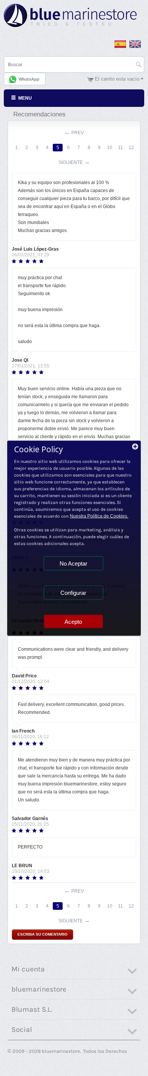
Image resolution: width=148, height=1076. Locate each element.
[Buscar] (138, 65)
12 (131, 147)
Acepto (73, 621)
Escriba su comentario (42, 934)
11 (120, 147)
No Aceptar (73, 563)
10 (109, 147)
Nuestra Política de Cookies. (99, 515)
